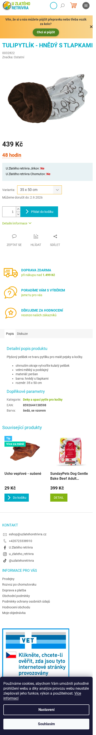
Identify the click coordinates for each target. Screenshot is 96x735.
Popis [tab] (10, 333)
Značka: (13, 57)
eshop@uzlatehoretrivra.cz (27, 534)
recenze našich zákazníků (38, 315)
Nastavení (46, 710)
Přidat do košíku (42, 212)
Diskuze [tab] (22, 333)
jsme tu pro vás (31, 295)
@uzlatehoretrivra (21, 560)
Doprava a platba (14, 590)
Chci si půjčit (46, 32)
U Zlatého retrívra (21, 547)
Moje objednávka (14, 613)
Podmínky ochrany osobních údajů (26, 601)
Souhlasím (46, 724)
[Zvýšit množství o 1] (18, 209)
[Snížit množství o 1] (18, 214)
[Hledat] (62, 5)
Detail (59, 497)
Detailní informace (14, 223)
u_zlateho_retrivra (21, 554)
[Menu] (85, 5)
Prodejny (8, 579)
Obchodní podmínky (16, 596)
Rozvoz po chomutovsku (19, 584)
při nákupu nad (38, 275)
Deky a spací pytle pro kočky (43, 399)
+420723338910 (20, 541)
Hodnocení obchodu (16, 607)
